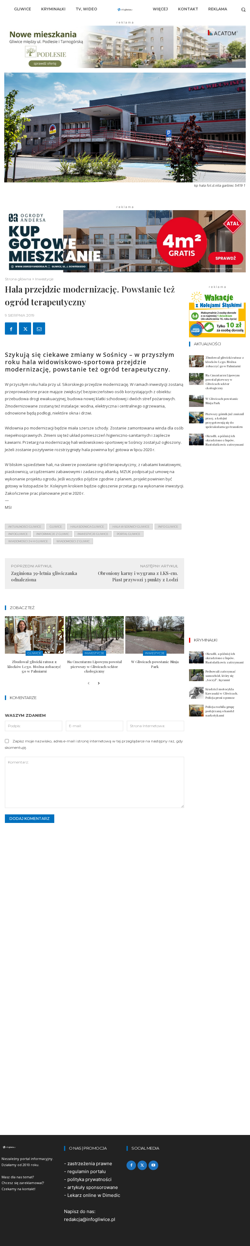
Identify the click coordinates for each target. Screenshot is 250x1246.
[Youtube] (153, 1165)
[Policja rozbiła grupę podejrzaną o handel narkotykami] (196, 710)
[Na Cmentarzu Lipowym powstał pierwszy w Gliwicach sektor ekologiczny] (94, 635)
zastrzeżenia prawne (89, 1163)
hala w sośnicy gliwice (130, 526)
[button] (243, 9)
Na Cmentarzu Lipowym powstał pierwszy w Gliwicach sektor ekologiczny (94, 666)
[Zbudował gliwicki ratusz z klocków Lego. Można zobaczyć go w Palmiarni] (34, 635)
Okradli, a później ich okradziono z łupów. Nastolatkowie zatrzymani (224, 440)
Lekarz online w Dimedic (93, 1195)
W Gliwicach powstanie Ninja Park (155, 664)
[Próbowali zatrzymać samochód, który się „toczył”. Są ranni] (196, 675)
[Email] (39, 328)
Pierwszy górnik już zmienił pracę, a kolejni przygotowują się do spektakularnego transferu (224, 420)
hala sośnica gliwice (87, 526)
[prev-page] (88, 684)
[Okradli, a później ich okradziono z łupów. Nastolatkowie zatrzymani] (196, 440)
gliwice (56, 526)
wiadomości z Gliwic (73, 541)
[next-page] (98, 684)
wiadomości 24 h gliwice (28, 541)
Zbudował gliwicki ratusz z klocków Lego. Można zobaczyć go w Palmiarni (34, 666)
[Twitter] (25, 328)
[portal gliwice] (31, 1147)
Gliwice (34, 653)
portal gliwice (128, 534)
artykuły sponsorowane (92, 1187)
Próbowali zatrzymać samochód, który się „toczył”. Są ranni (220, 675)
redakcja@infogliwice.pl (89, 1219)
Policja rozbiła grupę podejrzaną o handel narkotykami (219, 711)
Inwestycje (44, 279)
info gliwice (168, 526)
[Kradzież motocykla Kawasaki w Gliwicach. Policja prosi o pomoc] (196, 693)
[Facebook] (11, 328)
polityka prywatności (89, 1179)
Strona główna (18, 279)
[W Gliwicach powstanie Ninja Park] (154, 635)
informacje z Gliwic (52, 534)
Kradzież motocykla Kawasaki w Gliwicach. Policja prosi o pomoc (221, 693)
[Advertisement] (219, 545)
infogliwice (18, 534)
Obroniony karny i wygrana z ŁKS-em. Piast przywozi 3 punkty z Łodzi (138, 576)
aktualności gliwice (24, 526)
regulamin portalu (86, 1171)
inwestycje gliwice (92, 534)
